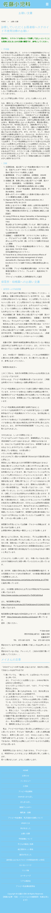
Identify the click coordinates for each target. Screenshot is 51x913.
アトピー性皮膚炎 (25, 791)
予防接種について (25, 839)
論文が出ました (25, 854)
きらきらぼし (25, 802)
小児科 (25, 786)
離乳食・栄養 (25, 812)
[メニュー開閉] (47, 4)
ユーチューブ (25, 876)
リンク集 (25, 870)
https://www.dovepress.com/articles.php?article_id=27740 (25, 580)
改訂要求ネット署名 (25, 849)
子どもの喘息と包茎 (25, 844)
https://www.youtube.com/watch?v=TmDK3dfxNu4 (22, 595)
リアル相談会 (25, 881)
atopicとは (25, 823)
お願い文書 (25, 833)
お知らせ (25, 776)
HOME (3, 21)
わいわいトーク (25, 865)
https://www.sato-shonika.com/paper (22, 617)
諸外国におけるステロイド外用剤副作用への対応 (25, 860)
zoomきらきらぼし (25, 797)
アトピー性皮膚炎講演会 (25, 886)
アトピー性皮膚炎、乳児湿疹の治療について (25, 818)
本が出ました (25, 828)
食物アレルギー (25, 807)
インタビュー (25, 781)
